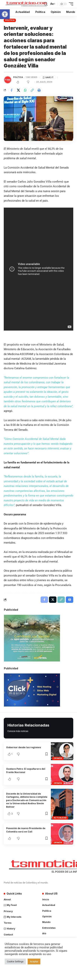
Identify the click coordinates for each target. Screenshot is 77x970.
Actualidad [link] (60, 817)
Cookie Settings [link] (15, 961)
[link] (5, 14)
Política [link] (10, 20)
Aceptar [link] (34, 961)
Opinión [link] (58, 758)
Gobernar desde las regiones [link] (23, 747)
